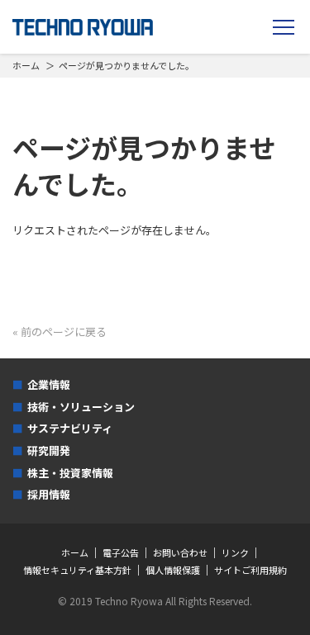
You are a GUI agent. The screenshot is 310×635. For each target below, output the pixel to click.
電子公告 (121, 552)
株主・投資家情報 (70, 473)
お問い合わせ (180, 552)
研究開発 (48, 450)
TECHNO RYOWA (82, 27)
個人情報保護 (172, 570)
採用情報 (48, 494)
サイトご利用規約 (250, 570)
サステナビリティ (69, 428)
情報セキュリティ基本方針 (77, 570)
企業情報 (48, 384)
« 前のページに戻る (59, 331)
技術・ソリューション (81, 407)
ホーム (26, 65)
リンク (235, 552)
